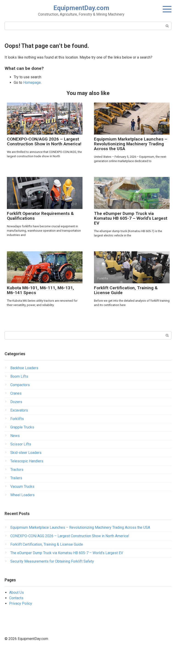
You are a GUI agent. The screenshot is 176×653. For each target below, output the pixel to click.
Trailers (16, 478)
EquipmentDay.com (81, 8)
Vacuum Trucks (22, 486)
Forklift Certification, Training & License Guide (126, 290)
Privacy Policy (20, 603)
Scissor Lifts (20, 444)
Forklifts (17, 419)
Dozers (16, 402)
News (15, 436)
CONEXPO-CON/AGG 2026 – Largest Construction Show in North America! (44, 141)
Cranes (16, 393)
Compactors (20, 385)
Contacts (16, 598)
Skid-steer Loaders (25, 452)
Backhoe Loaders (24, 368)
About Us (16, 592)
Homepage (32, 82)
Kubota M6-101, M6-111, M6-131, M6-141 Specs (40, 290)
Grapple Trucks (22, 427)
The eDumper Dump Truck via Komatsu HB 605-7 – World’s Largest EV (130, 218)
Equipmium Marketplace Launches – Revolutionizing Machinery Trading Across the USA (130, 143)
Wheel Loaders (22, 495)
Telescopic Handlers (26, 461)
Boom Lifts (19, 376)
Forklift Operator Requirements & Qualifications (40, 216)
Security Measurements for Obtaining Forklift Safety (52, 561)
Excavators (19, 410)
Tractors (16, 469)
